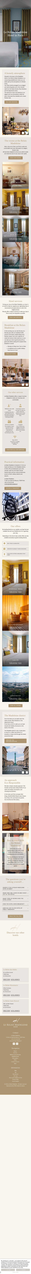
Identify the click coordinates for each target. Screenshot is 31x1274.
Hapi (7, 1085)
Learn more (15, 1272)
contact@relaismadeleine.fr (11, 484)
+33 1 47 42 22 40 (9, 482)
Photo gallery (15, 1058)
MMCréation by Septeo (19, 1085)
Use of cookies (15, 1081)
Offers (15, 1060)
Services (15, 1052)
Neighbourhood (15, 1056)
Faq (15, 1072)
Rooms (15, 1051)
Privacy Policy (15, 1079)
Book (15, 1063)
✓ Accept (8, 1269)
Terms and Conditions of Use (15, 1077)
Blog (16, 1070)
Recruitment (15, 1074)
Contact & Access (15, 1061)
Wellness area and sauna (15, 1054)
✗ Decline (23, 1269)
